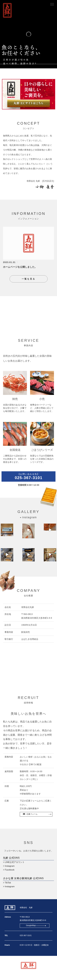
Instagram (29, 517)
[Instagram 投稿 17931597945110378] (28, 554)
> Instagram (9, 866)
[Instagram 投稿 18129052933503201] (50, 530)
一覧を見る (28, 279)
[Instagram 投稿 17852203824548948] (7, 554)
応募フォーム (32, 814)
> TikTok (7, 882)
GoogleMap (31, 925)
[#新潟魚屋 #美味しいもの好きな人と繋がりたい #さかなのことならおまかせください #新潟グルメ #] (28, 530)
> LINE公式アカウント (13, 862)
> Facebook (8, 869)
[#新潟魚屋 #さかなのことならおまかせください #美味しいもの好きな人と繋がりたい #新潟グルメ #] (50, 554)
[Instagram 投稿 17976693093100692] (7, 530)
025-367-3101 (28, 476)
